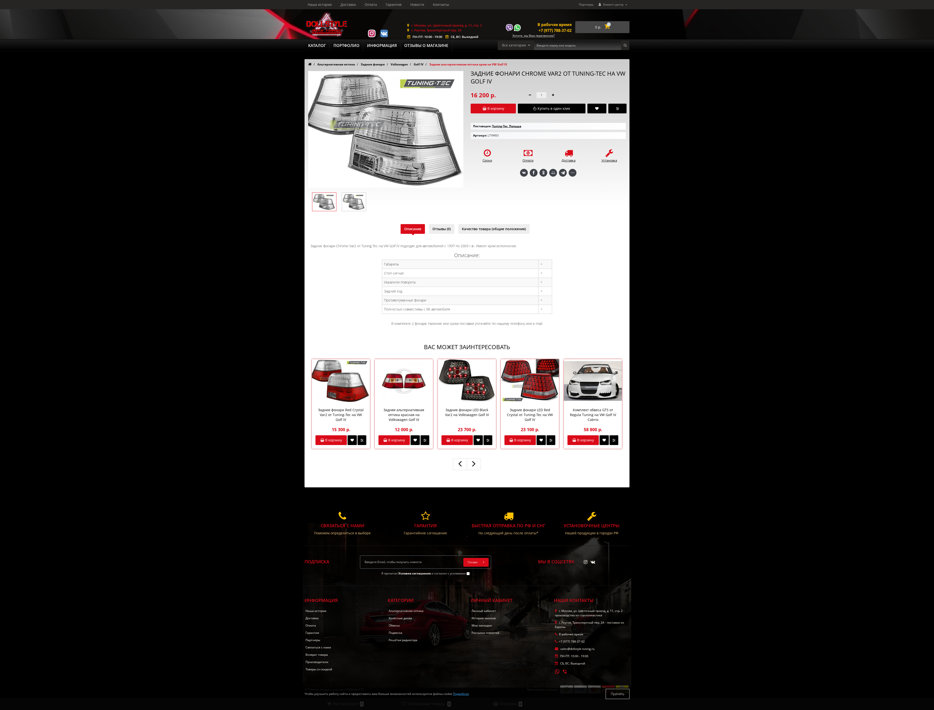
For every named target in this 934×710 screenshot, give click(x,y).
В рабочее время (555, 24)
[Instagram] (371, 33)
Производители (316, 662)
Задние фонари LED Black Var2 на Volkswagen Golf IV (467, 412)
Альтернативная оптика (406, 611)
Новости (417, 4)
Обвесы (394, 625)
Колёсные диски (400, 618)
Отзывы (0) (441, 229)
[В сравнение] (362, 440)
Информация (382, 45)
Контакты (441, 4)
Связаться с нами (318, 647)
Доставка (348, 4)
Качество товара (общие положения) (494, 229)
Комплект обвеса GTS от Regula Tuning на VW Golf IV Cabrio (593, 415)
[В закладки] (352, 440)
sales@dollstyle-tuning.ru (577, 649)
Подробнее (461, 694)
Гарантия (394, 4)
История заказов (484, 618)
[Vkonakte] (384, 33)
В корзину (333, 440)
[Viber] (565, 672)
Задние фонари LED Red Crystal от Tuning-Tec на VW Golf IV (530, 415)
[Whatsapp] (557, 671)
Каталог (317, 45)
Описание (412, 229)
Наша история (320, 4)
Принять (617, 694)
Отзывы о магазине (426, 45)
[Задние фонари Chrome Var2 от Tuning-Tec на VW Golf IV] (324, 201)
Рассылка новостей (485, 633)
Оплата (371, 4)
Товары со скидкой (318, 669)
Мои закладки (482, 625)
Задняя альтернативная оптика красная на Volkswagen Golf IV (404, 415)
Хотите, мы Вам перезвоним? (533, 35)
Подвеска (395, 633)
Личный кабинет (484, 611)
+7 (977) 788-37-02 (555, 30)
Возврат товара (316, 655)
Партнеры (586, 4)
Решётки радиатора (403, 640)
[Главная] (310, 64)
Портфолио (346, 45)
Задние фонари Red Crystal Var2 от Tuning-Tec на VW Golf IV (341, 415)
